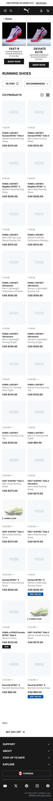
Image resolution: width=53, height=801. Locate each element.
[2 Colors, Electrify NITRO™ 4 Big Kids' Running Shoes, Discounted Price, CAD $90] (13, 673)
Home (8, 18)
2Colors (32, 379)
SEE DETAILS (41, 3)
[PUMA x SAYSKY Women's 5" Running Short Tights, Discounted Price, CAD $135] (13, 374)
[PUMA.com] (26, 10)
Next (4, 723)
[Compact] (42, 95)
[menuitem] (5, 786)
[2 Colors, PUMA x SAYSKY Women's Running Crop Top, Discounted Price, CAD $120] (39, 374)
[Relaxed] (48, 95)
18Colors (7, 575)
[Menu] (5, 10)
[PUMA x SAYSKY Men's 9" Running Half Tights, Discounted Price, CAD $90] (39, 422)
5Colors (6, 475)
